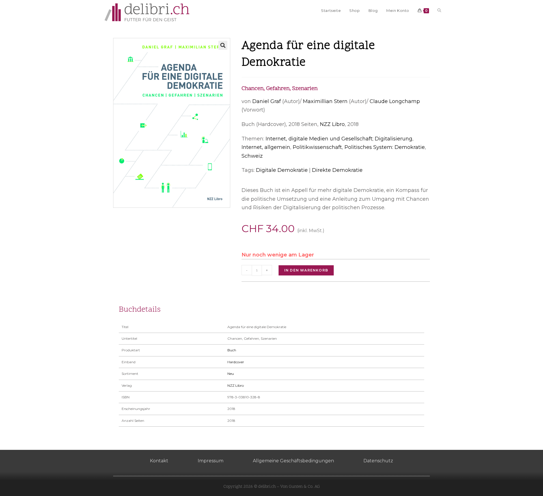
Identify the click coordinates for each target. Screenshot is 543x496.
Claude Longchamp (395, 101)
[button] (222, 45)
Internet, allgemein (266, 147)
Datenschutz (378, 460)
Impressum (210, 460)
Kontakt (159, 460)
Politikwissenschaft (317, 147)
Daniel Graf (266, 101)
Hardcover (235, 362)
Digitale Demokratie (282, 170)
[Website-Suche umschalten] (439, 10)
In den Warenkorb (306, 270)
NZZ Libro (332, 124)
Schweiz (252, 156)
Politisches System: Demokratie (384, 147)
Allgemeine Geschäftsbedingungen (293, 460)
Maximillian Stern (325, 101)
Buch (231, 350)
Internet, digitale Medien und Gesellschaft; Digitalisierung (339, 139)
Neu (230, 373)
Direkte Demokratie (337, 170)
